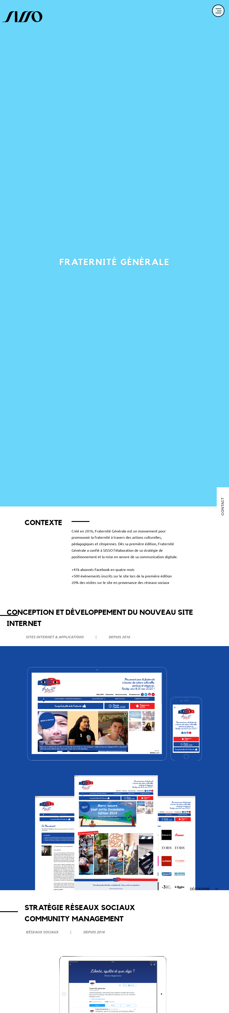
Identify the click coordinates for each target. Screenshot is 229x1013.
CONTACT (223, 507)
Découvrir (200, 888)
